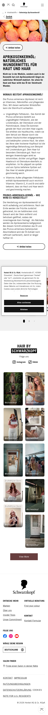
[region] (24, 290)
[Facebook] (5, 636)
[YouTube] (17, 636)
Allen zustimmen (24, 302)
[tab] (24, 321)
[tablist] (24, 320)
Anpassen (24, 296)
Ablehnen (24, 309)
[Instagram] (11, 636)
